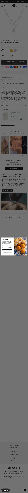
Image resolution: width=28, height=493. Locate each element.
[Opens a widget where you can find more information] (5, 490)
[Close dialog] (26, 238)
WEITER (7, 249)
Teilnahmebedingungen (4, 252)
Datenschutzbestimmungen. (9, 252)
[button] (25, 490)
